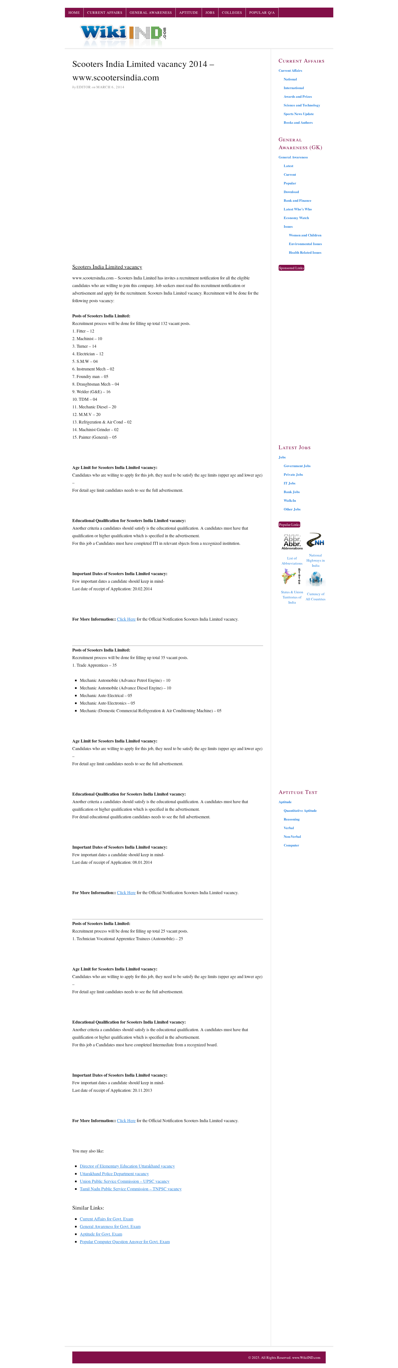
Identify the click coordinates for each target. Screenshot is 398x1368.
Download (291, 191)
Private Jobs (293, 474)
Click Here (126, 619)
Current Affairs (104, 12)
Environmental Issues (305, 243)
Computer (291, 845)
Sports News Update (299, 113)
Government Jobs (297, 465)
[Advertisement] (167, 136)
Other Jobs (292, 509)
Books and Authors (298, 122)
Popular (290, 182)
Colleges (232, 12)
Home (74, 12)
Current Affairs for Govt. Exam (106, 1219)
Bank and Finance (297, 200)
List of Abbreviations (292, 561)
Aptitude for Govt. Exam (101, 1234)
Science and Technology (302, 105)
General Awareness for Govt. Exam (110, 1226)
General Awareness (151, 12)
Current (290, 174)
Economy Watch (296, 217)
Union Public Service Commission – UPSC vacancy (124, 1181)
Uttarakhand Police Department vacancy (114, 1173)
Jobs (210, 12)
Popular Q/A (262, 12)
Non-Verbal (292, 836)
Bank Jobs (292, 491)
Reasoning (292, 819)
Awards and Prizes (298, 96)
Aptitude (188, 12)
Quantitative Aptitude (300, 810)
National (290, 79)
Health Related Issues (305, 252)
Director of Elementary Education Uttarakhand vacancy (127, 1166)
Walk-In (290, 500)
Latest (288, 165)
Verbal (289, 827)
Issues (288, 226)
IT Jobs (289, 483)
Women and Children (305, 234)
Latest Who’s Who (298, 208)
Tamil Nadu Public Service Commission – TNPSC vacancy (131, 1188)
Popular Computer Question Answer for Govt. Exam (125, 1241)
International (294, 87)
